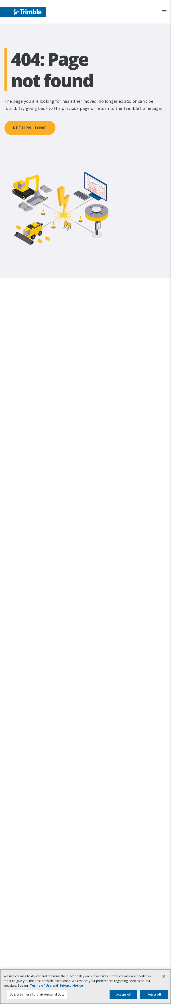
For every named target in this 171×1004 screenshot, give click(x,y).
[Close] (164, 976)
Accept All (123, 994)
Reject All (154, 994)
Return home (30, 128)
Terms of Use (41, 985)
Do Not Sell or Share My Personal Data (37, 994)
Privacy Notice (71, 985)
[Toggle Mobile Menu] (164, 11)
